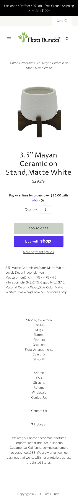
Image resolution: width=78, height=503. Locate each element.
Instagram (40, 424)
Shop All (39, 359)
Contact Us (39, 397)
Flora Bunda (51, 494)
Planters (39, 339)
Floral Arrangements (39, 349)
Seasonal (39, 354)
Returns (39, 387)
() (62, 20)
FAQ (39, 378)
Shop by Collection (39, 320)
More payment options (38, 252)
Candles (39, 325)
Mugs (39, 330)
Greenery (39, 344)
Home (14, 63)
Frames (39, 334)
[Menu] (9, 39)
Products (27, 63)
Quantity (31, 209)
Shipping (39, 382)
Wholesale (39, 392)
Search (39, 373)
